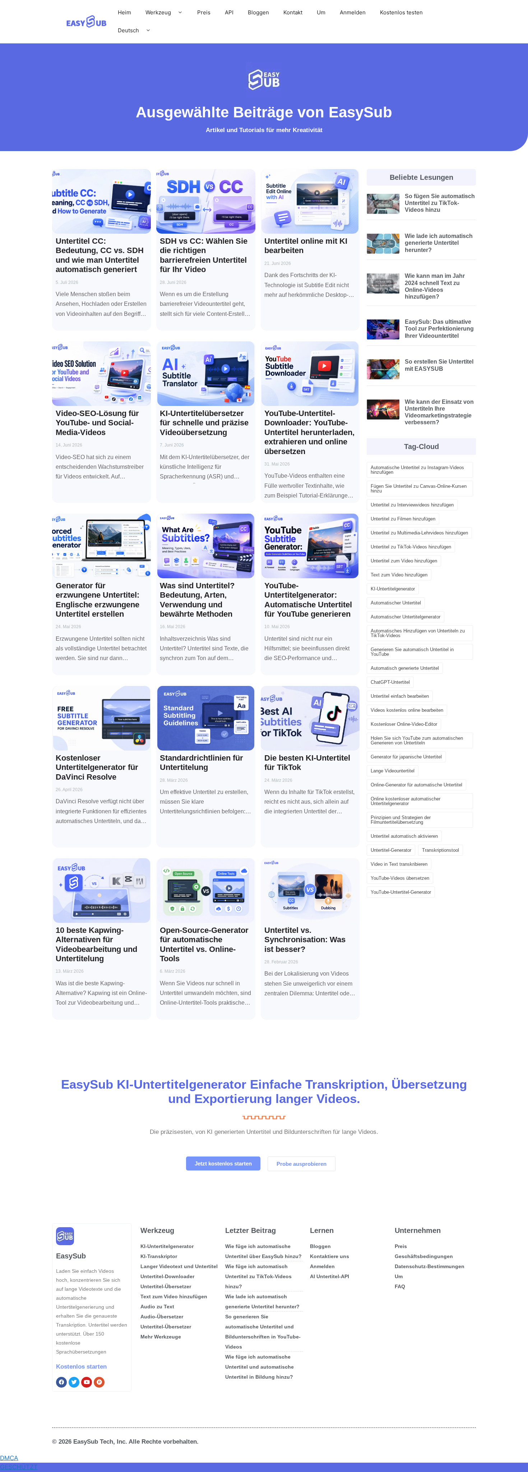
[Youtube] (86, 1382)
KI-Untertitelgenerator (393, 589)
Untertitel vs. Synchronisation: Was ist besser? (305, 940)
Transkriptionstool (440, 850)
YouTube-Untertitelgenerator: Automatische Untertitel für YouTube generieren (308, 599)
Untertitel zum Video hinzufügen (404, 561)
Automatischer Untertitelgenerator (405, 617)
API (229, 12)
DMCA (9, 1458)
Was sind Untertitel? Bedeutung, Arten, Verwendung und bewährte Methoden (197, 599)
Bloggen (258, 12)
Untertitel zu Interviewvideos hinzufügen (412, 505)
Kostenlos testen (401, 12)
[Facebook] (61, 1382)
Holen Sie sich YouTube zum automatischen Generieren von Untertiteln (417, 740)
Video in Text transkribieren (399, 864)
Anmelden (353, 12)
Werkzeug (158, 12)
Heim (124, 12)
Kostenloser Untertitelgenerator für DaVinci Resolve (97, 767)
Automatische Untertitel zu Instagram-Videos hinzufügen (417, 470)
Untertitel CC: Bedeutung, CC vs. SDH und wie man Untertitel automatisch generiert (100, 255)
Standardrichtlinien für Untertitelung (201, 762)
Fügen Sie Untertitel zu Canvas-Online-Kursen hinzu (419, 488)
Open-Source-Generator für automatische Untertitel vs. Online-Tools (204, 944)
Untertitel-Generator (391, 850)
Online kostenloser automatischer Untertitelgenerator (405, 801)
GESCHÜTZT (19, 1467)
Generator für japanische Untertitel (406, 757)
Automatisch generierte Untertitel (405, 668)
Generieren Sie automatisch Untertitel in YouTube (412, 652)
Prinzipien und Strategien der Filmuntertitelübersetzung (401, 820)
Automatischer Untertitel (396, 603)
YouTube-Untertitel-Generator (401, 892)
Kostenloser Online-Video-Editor (404, 724)
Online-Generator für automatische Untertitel (416, 785)
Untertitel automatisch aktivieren (404, 836)
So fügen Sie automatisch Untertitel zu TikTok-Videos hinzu (440, 203)
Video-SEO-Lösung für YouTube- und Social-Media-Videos (97, 423)
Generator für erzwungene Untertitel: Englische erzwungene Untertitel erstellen (97, 599)
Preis (203, 12)
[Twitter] (74, 1382)
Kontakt (292, 12)
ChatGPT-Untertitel (390, 682)
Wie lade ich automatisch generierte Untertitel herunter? (439, 243)
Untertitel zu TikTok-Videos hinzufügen (411, 547)
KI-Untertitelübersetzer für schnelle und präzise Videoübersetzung (204, 423)
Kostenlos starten (81, 1366)
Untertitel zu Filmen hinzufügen (403, 519)
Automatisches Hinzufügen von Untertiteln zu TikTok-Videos (418, 633)
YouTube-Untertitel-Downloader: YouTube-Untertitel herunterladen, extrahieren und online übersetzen (309, 432)
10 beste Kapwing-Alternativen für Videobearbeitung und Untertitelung (96, 944)
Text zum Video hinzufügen (399, 575)
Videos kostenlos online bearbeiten (407, 710)
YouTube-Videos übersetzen (400, 878)
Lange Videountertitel (392, 771)
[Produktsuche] (99, 1382)
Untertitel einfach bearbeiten (400, 696)
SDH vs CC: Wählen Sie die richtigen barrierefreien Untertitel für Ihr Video (203, 255)
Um (321, 12)
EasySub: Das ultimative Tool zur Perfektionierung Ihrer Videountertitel (439, 328)
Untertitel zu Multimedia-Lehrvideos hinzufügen (419, 533)
